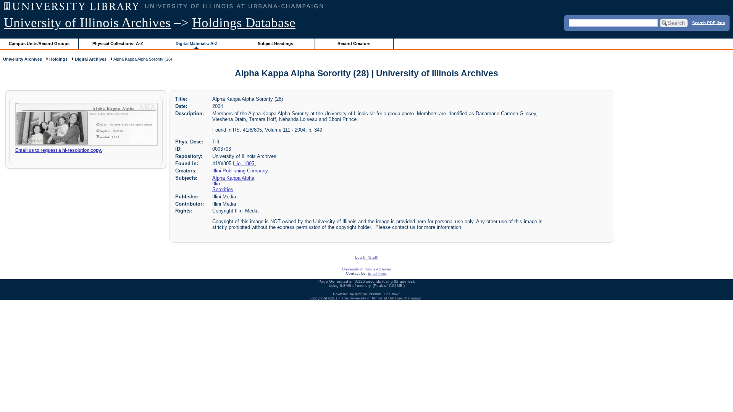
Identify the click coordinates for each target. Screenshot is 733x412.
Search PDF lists (708, 22)
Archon (361, 294)
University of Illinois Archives (87, 22)
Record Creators (353, 43)
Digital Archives (91, 59)
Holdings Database (243, 22)
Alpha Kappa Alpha (233, 178)
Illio (216, 184)
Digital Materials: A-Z (197, 43)
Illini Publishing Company (240, 171)
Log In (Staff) (366, 257)
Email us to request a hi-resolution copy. (58, 150)
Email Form (377, 273)
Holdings (58, 59)
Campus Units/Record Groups (39, 43)
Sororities (222, 189)
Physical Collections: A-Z (117, 43)
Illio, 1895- (244, 163)
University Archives (22, 59)
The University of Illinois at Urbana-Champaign (382, 298)
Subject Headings (275, 43)
